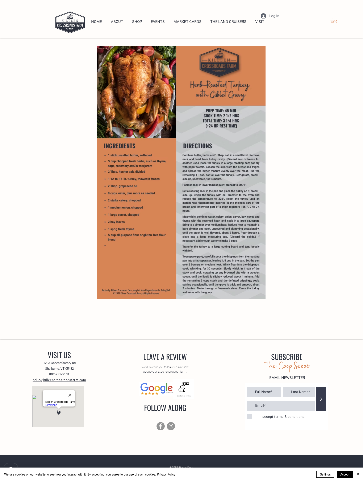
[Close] (357, 474)
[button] (334, 21)
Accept (344, 474)
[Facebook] (161, 426)
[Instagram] (171, 426)
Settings (325, 474)
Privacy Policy (166, 474)
